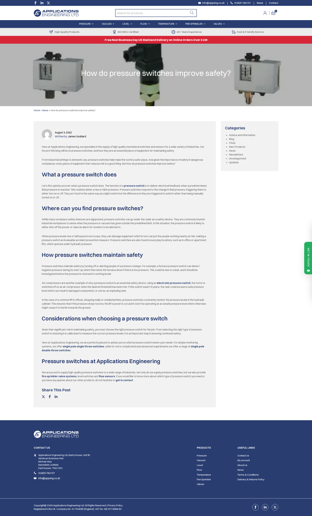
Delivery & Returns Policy (250, 479)
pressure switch (134, 185)
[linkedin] (42, 3)
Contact (273, 2)
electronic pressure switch (174, 283)
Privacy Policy (115, 505)
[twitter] (48, 3)
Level (126, 23)
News (260, 2)
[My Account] (267, 13)
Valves (218, 23)
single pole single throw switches (83, 346)
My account (243, 460)
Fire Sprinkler (193, 23)
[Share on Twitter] (43, 397)
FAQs (232, 142)
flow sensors (107, 376)
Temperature (166, 23)
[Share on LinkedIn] (56, 397)
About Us (242, 465)
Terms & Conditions (248, 474)
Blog (231, 139)
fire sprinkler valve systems (59, 376)
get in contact (124, 380)
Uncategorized (237, 158)
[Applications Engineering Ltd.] (74, 13)
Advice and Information (242, 135)
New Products (237, 146)
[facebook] (35, 3)
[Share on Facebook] (49, 397)
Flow (143, 23)
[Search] (191, 13)
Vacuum (106, 23)
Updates (234, 162)
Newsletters (236, 154)
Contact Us (243, 455)
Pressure (85, 23)
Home (37, 110)
